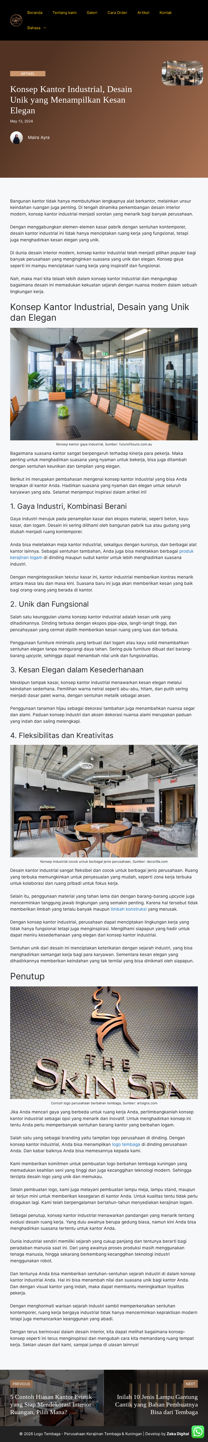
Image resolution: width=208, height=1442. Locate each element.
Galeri (92, 12)
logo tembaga (126, 1144)
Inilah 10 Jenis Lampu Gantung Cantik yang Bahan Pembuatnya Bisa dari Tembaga (156, 1404)
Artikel (143, 12)
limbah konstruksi (129, 909)
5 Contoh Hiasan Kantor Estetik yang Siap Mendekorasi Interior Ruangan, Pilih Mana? (51, 1404)
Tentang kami (65, 12)
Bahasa (33, 27)
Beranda (34, 12)
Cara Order (117, 12)
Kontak (166, 12)
